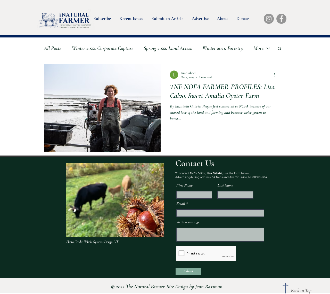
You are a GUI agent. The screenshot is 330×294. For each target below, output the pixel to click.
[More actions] (276, 75)
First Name (184, 185)
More (258, 48)
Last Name (225, 185)
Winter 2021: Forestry (222, 48)
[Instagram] (269, 19)
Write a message (188, 222)
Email (180, 203)
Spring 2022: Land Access (168, 48)
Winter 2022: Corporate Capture (102, 48)
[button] (102, 17)
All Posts (52, 48)
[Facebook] (281, 19)
